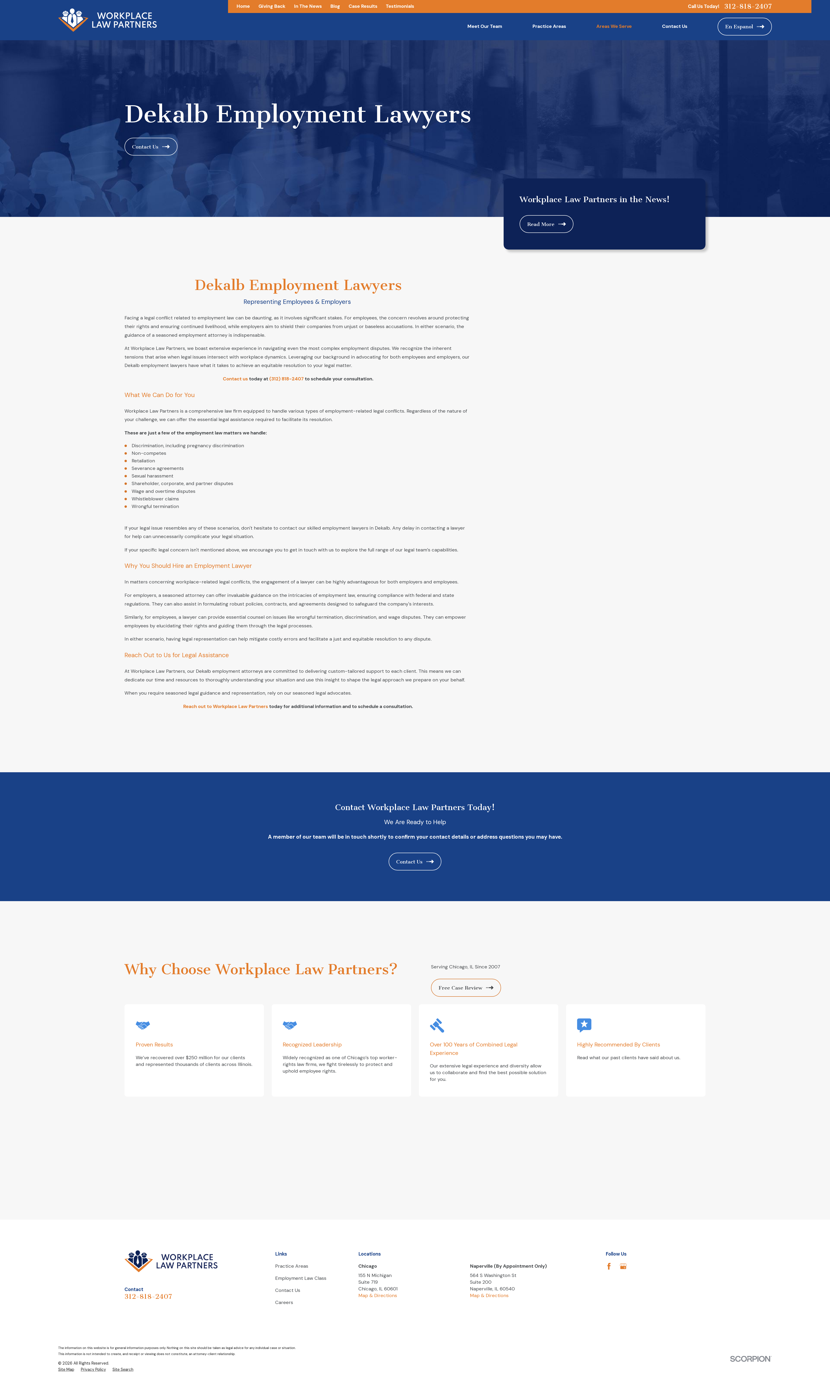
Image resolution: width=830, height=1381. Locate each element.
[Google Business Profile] (623, 1266)
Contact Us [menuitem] (674, 26)
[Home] (107, 20)
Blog (335, 6)
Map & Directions (377, 1295)
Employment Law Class (300, 1278)
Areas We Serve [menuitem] (614, 26)
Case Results (363, 6)
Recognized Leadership (312, 1044)
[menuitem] (66, 1370)
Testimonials (400, 6)
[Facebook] (609, 1266)
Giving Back (272, 6)
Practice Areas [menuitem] (549, 26)
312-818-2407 (748, 6)
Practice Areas (291, 1266)
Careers (284, 1302)
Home (243, 6)
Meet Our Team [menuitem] (484, 26)
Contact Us (287, 1290)
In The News (308, 6)
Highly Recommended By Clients (618, 1044)
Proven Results (154, 1044)
